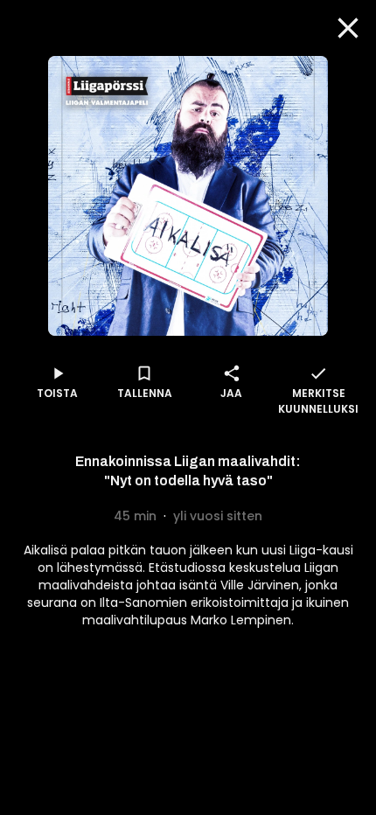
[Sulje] (348, 27)
